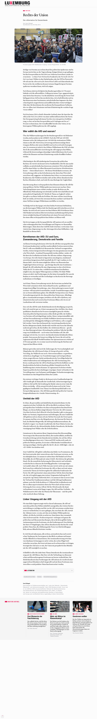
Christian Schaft (54, 634)
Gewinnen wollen (80, 616)
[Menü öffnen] (90, 3)
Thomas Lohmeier (58, 633)
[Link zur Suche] (78, 3)
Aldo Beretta (33, 628)
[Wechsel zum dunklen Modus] (87, 3)
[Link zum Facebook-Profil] (84, 3)
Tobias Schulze (54, 636)
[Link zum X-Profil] (81, 3)
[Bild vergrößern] (48, 46)
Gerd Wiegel (29, 23)
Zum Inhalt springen (92, 1)
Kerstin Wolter (79, 633)
